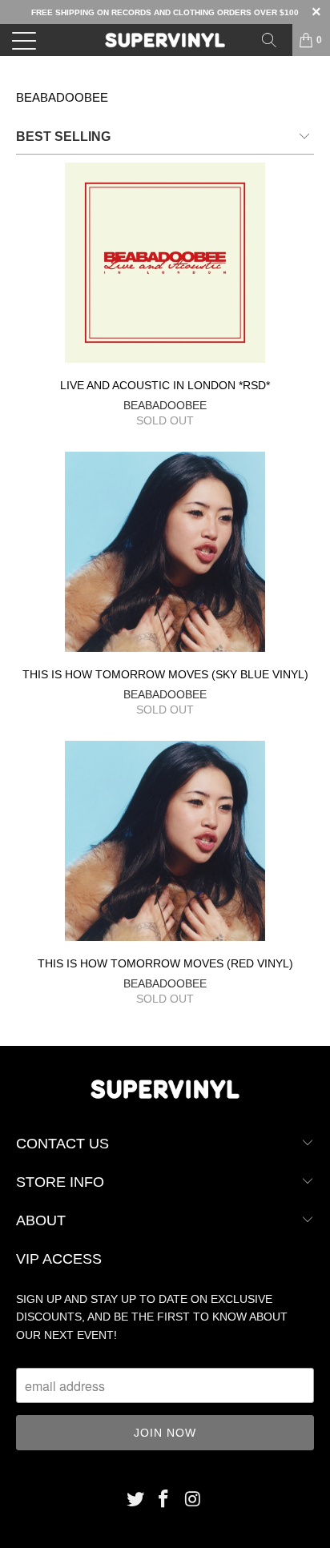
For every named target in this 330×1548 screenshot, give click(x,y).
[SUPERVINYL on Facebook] (164, 1500)
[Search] (274, 40)
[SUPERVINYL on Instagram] (193, 1500)
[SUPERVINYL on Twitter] (135, 1500)
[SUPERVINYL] (165, 40)
